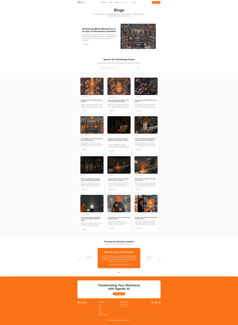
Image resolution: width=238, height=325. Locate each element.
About (100, 306)
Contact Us (156, 2)
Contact (100, 312)
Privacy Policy (123, 306)
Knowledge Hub (124, 2)
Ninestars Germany (103, 314)
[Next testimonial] (159, 260)
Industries (117, 2)
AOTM (110, 2)
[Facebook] (159, 302)
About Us (134, 2)
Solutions (103, 2)
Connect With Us (119, 293)
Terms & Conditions (124, 304)
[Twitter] (152, 302)
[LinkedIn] (156, 302)
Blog (100, 304)
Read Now (86, 44)
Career (100, 308)
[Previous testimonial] (78, 260)
